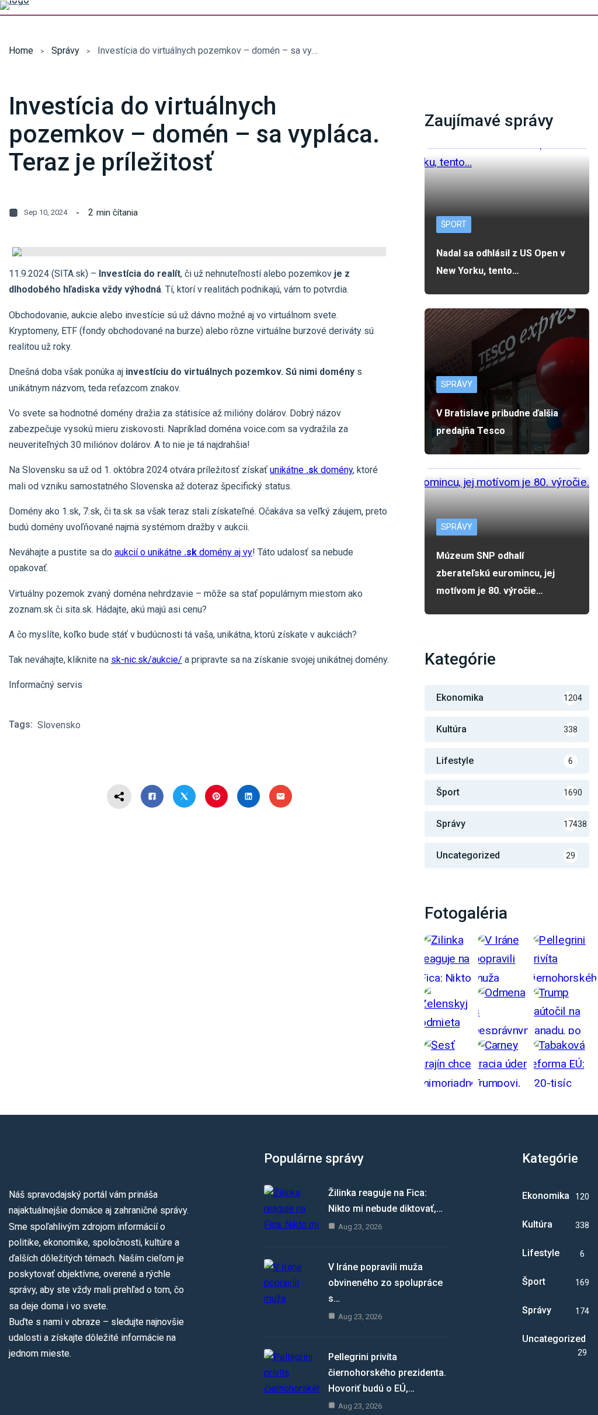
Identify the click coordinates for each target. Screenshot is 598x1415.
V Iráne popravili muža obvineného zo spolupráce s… (385, 1282)
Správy (65, 50)
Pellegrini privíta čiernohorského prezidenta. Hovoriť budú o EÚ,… (387, 1372)
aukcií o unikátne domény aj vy (183, 552)
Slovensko (59, 725)
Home (21, 50)
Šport (454, 224)
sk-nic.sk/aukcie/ (146, 659)
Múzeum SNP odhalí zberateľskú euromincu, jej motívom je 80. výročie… (495, 573)
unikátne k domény (311, 469)
